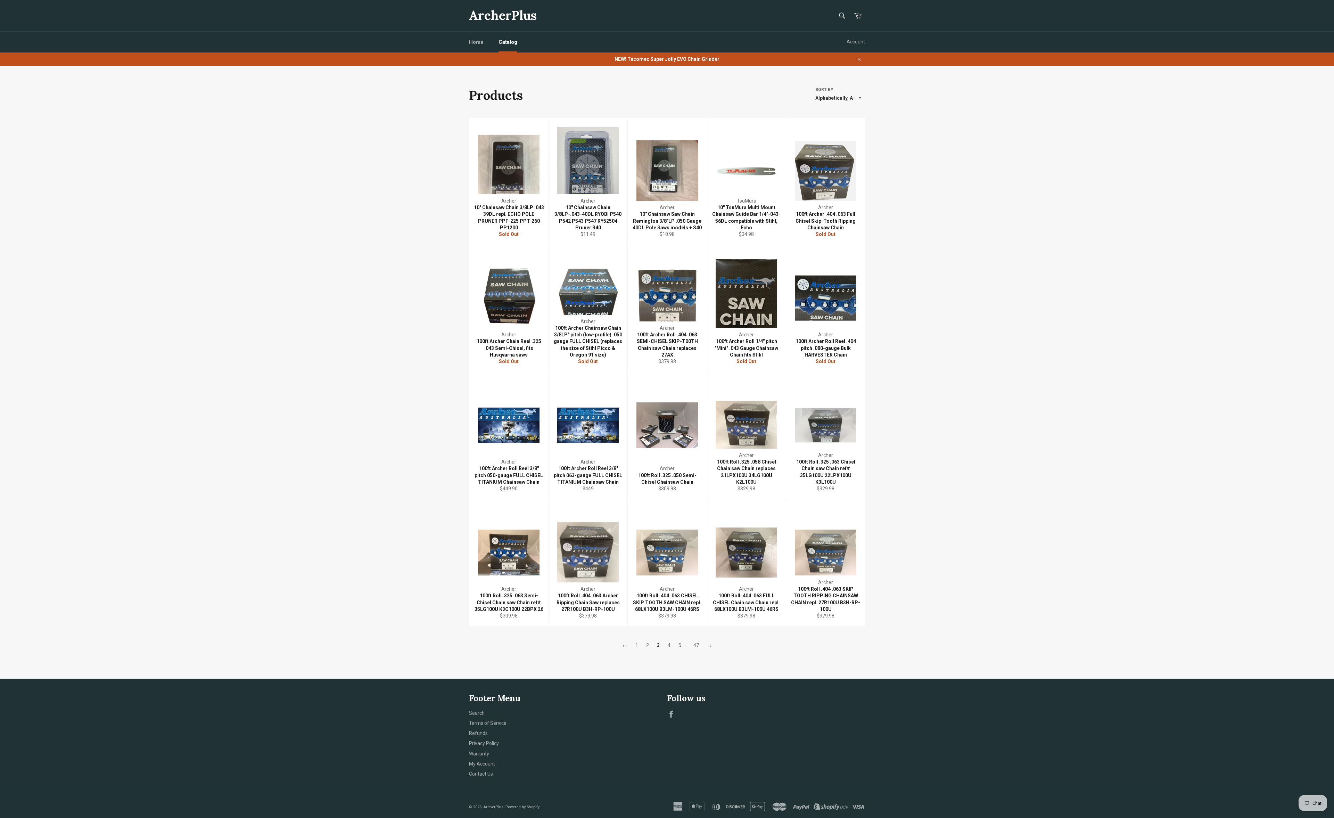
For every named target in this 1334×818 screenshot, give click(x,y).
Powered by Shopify (522, 807)
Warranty (479, 753)
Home (476, 42)
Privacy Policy (484, 743)
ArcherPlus (503, 15)
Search (477, 713)
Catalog (508, 42)
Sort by (824, 89)
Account (856, 41)
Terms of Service (488, 723)
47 (696, 645)
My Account (482, 764)
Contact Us (481, 774)
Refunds (478, 733)
